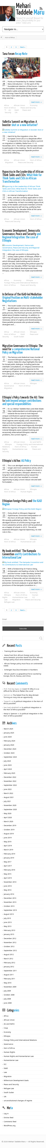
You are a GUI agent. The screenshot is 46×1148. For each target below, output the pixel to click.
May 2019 (7, 841)
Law (5, 599)
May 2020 (7, 813)
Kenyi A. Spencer (10, 713)
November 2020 (10, 805)
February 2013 (9, 930)
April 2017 (8, 866)
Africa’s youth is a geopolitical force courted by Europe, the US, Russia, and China (22, 675)
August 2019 (9, 833)
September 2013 (10, 910)
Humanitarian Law (19, 449)
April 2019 (8, 845)
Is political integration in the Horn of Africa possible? (23, 702)
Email (4, 619)
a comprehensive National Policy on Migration (22, 349)
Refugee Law (9, 602)
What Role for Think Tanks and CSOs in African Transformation (22, 176)
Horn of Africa (10, 107)
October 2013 (9, 906)
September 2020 (10, 809)
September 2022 (10, 785)
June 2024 (8, 737)
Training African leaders (13, 651)
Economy (34, 105)
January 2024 (9, 745)
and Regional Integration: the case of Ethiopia (21, 235)
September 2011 (10, 970)
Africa (6, 105)
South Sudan (19, 336)
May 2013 (7, 926)
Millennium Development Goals (16, 1080)
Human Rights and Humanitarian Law (19, 1056)
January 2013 (9, 934)
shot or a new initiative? (20, 123)
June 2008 (8, 1003)
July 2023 (7, 761)
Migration (9, 162)
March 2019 (8, 850)
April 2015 (8, 878)
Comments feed (10, 1121)
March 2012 (8, 958)
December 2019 (10, 825)
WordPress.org (9, 1125)
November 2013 (10, 902)
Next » (22, 47)
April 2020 (8, 817)
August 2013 (9, 914)
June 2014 (8, 886)
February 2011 (9, 978)
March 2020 (8, 821)
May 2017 (7, 862)
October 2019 (9, 829)
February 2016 (9, 870)
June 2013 (8, 922)
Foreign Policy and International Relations (21, 282)
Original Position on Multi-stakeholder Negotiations (22, 298)
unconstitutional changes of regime (18, 1100)
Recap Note (14, 54)
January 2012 (9, 966)
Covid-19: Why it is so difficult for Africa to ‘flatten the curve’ (21, 690)
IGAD (17, 110)
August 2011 (9, 974)
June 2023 (8, 765)
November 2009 (10, 987)
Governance (9, 386)
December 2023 (10, 749)
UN (16, 112)
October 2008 (9, 995)
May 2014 (7, 890)
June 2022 (8, 789)
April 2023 (8, 769)
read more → (36, 102)
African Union (19, 105)
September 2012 (10, 950)
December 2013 (10, 898)
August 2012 (9, 954)
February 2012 (9, 962)
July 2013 (7, 918)
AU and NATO (35, 442)
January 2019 (9, 858)
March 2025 (8, 729)
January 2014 (9, 894)
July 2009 (7, 991)
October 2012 (9, 946)
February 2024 (9, 741)
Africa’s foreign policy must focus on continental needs (23, 664)
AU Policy (16, 460)
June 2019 (8, 837)
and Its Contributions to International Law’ (21, 554)
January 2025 (9, 733)
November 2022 (10, 781)
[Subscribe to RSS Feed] (41, 8)
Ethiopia (29, 280)
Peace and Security (28, 107)
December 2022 (10, 777)
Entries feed (8, 1117)
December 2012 (10, 938)
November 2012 (10, 942)
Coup (6, 1028)
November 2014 (10, 882)
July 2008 (7, 999)
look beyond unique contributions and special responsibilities (23, 401)
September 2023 (10, 757)
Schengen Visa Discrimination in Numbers (21, 670)
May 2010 (7, 983)
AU (9, 110)
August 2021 (9, 797)
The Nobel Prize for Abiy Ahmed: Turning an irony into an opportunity (21, 696)
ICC (33, 597)
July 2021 (7, 801)
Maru (30, 9)
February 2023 (9, 773)
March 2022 (8, 793)
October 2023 (9, 753)
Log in (6, 1113)
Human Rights (26, 491)
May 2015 (7, 874)
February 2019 (9, 854)
